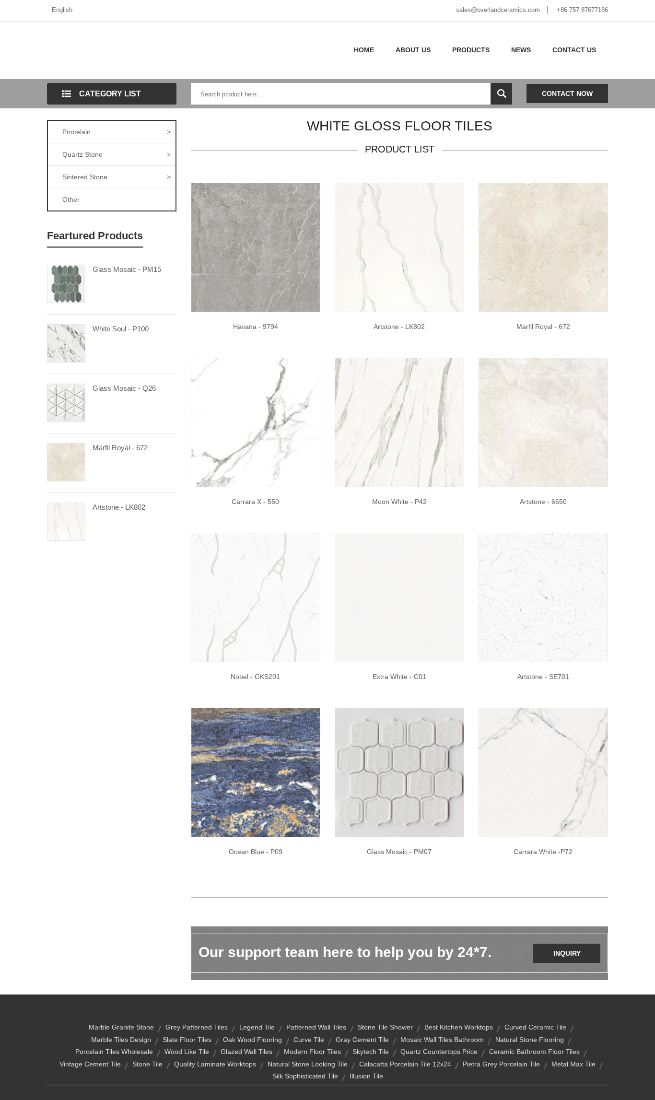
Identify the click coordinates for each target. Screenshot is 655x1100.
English (62, 9)
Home (364, 50)
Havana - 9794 (255, 326)
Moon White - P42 (399, 501)
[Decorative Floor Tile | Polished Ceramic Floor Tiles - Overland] (543, 247)
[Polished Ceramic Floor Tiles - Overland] (255, 247)
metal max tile (573, 1064)
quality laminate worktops (215, 1064)
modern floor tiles (312, 1051)
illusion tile (366, 1076)
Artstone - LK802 (119, 507)
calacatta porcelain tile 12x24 (405, 1064)
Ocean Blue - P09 (255, 851)
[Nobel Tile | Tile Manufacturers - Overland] (255, 597)
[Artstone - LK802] (66, 521)
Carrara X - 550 (255, 501)
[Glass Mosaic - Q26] (66, 402)
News (521, 50)
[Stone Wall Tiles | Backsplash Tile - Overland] (255, 772)
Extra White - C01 (399, 676)
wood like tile (186, 1051)
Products (471, 50)
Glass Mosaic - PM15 (127, 269)
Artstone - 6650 (543, 501)
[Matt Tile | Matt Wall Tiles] (543, 772)
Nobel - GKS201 (255, 676)
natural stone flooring (529, 1039)
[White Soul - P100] (66, 342)
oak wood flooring (252, 1039)
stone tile (147, 1064)
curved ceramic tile (535, 1027)
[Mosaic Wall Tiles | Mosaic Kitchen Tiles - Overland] (399, 772)
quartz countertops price (439, 1051)
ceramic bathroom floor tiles (534, 1051)
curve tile (308, 1039)
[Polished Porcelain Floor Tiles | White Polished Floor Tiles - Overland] (255, 422)
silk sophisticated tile (305, 1076)
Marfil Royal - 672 (120, 448)
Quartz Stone (116, 154)
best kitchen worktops (458, 1027)
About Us (413, 50)
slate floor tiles (187, 1039)
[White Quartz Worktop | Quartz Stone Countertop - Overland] (399, 247)
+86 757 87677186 (582, 9)
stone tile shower (385, 1027)
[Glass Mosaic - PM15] (66, 283)
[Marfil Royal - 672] (66, 461)
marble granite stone (121, 1027)
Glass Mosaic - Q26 (124, 388)
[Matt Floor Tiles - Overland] (399, 422)
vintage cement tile (90, 1064)
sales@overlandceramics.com (498, 9)
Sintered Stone (116, 177)
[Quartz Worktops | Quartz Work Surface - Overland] (543, 597)
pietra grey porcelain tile (501, 1064)
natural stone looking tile (308, 1064)
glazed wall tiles (246, 1051)
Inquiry (567, 953)
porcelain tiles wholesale (114, 1051)
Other (71, 199)
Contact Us (574, 50)
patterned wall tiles (316, 1027)
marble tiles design (121, 1039)
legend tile (257, 1027)
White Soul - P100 (121, 329)
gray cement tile (362, 1039)
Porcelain (116, 132)
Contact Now (567, 93)
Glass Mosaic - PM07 (399, 851)
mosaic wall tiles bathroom (442, 1039)
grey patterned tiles (196, 1027)
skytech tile (370, 1051)
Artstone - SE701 (543, 676)
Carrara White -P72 (543, 851)
